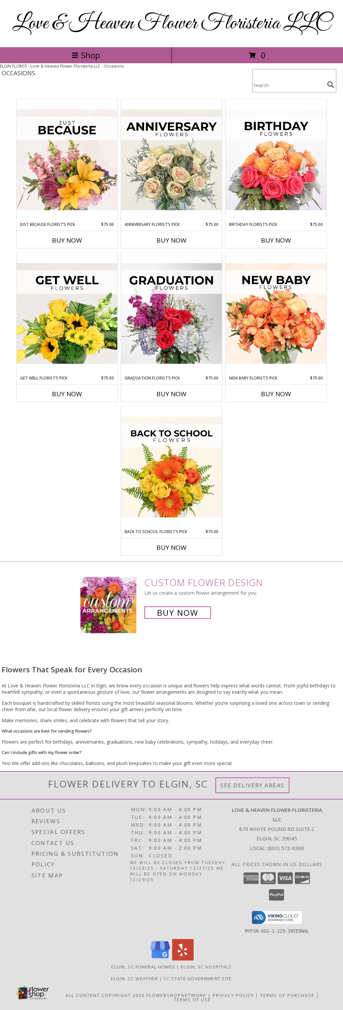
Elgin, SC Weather (134, 979)
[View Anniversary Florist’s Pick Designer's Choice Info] (171, 160)
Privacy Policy (233, 995)
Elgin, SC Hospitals (206, 967)
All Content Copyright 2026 (105, 995)
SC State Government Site (197, 979)
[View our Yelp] (183, 958)
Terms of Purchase (287, 995)
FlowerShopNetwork (176, 995)
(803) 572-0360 (285, 848)
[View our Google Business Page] (160, 958)
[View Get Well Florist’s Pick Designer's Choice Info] (67, 314)
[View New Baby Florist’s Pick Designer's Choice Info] (276, 314)
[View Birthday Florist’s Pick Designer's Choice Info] (276, 160)
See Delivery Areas (252, 785)
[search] (330, 84)
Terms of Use (192, 1000)
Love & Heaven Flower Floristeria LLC (171, 23)
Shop (90, 55)
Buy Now (67, 240)
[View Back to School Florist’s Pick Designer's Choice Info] (171, 467)
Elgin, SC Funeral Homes (143, 967)
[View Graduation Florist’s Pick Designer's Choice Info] (171, 314)
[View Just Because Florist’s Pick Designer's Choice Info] (67, 160)
